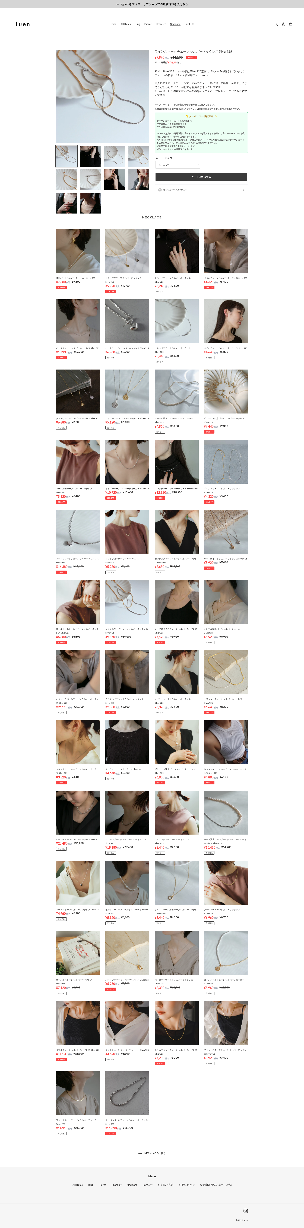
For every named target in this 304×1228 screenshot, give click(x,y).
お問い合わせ (187, 1184)
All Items (77, 1184)
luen (246, 1220)
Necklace (132, 1184)
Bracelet (117, 1184)
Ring (90, 1184)
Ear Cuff (148, 1184)
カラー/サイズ (164, 158)
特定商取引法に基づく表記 (216, 1184)
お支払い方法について (175, 189)
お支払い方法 (166, 1184)
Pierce (102, 1184)
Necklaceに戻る (155, 1153)
